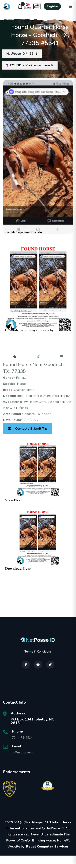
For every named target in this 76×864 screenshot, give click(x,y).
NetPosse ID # (21, 53)
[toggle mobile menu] (70, 6)
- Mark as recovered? (31, 65)
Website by (38, 846)
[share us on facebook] (26, 665)
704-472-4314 (22, 738)
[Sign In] (37, 6)
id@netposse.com (24, 752)
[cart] (20, 6)
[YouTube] (38, 665)
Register (52, 6)
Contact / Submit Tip (31, 428)
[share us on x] (50, 665)
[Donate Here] (27, 6)
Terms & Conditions (38, 651)
